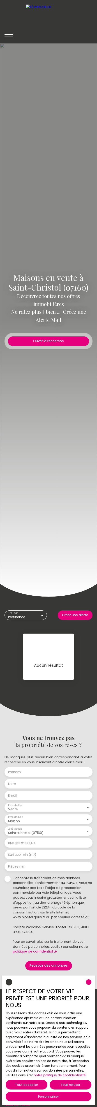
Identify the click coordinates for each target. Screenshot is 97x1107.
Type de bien (15, 817)
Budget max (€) (21, 843)
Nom (12, 784)
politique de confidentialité (35, 951)
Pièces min (16, 866)
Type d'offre (15, 805)
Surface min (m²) (22, 855)
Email (12, 796)
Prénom (14, 772)
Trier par (13, 613)
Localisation (15, 828)
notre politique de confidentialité (60, 1075)
